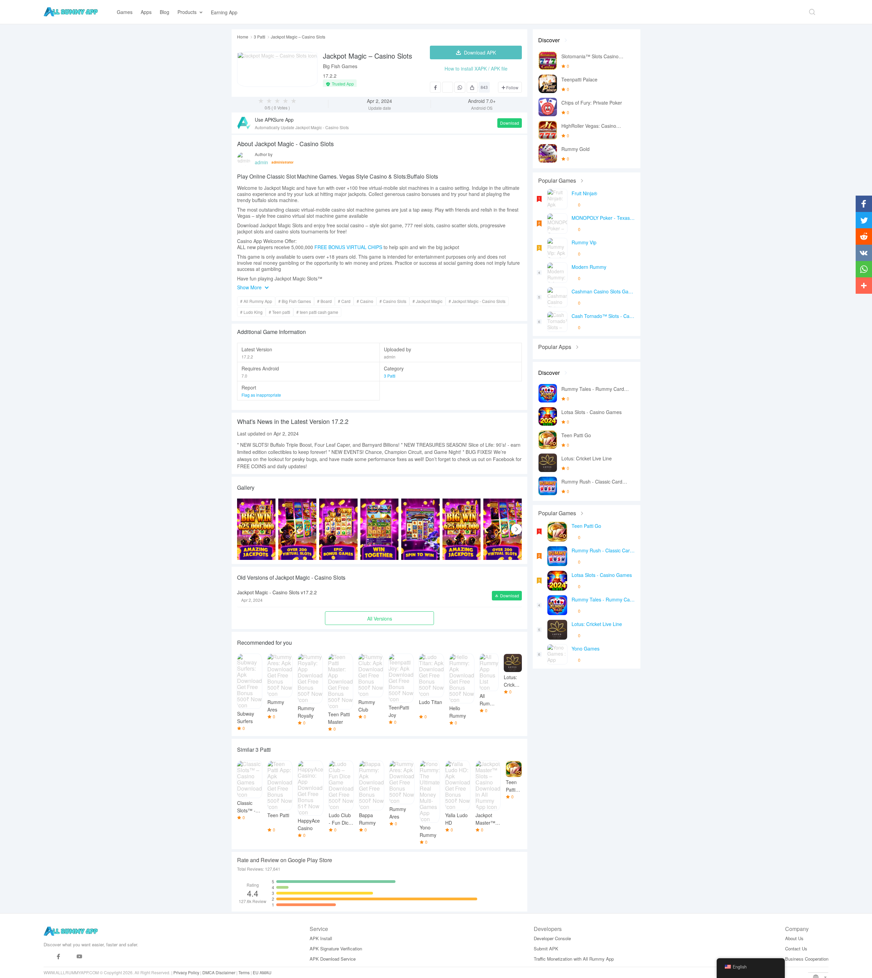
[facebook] (58, 956)
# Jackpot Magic (427, 301)
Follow (511, 87)
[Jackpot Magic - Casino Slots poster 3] (379, 529)
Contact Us (796, 948)
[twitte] (69, 956)
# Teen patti (279, 312)
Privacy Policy (186, 972)
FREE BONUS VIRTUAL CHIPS (348, 247)
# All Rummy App (256, 301)
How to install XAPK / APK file (476, 68)
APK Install (321, 938)
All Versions (379, 618)
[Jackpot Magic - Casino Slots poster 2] (338, 529)
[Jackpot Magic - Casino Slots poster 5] (461, 529)
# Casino (365, 301)
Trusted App (343, 84)
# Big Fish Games (294, 301)
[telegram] (48, 956)
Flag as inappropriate (261, 395)
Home (242, 37)
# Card (344, 301)
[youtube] (79, 956)
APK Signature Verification (336, 948)
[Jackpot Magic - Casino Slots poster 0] (256, 529)
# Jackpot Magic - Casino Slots (477, 301)
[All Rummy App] (71, 12)
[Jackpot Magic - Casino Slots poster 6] (502, 529)
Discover (549, 40)
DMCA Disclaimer (218, 972)
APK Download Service (333, 959)
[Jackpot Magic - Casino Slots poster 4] (420, 529)
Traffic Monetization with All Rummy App (574, 959)
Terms (244, 972)
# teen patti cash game (317, 312)
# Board (324, 301)
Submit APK (546, 948)
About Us (794, 938)
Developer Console (552, 938)
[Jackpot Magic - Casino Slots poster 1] (297, 529)
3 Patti (259, 37)
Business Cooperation (806, 959)
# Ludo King (251, 312)
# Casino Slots (392, 301)
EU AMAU (262, 972)
